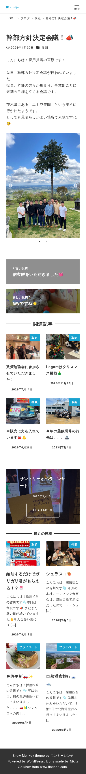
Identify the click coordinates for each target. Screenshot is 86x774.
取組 (45, 47)
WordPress (35, 761)
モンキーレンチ (62, 755)
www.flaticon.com (53, 766)
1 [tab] (39, 241)
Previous (10, 185)
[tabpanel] (43, 185)
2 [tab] (46, 241)
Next (75, 185)
